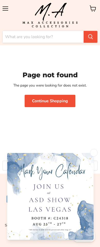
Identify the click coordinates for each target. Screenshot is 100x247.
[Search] (90, 37)
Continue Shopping (50, 101)
